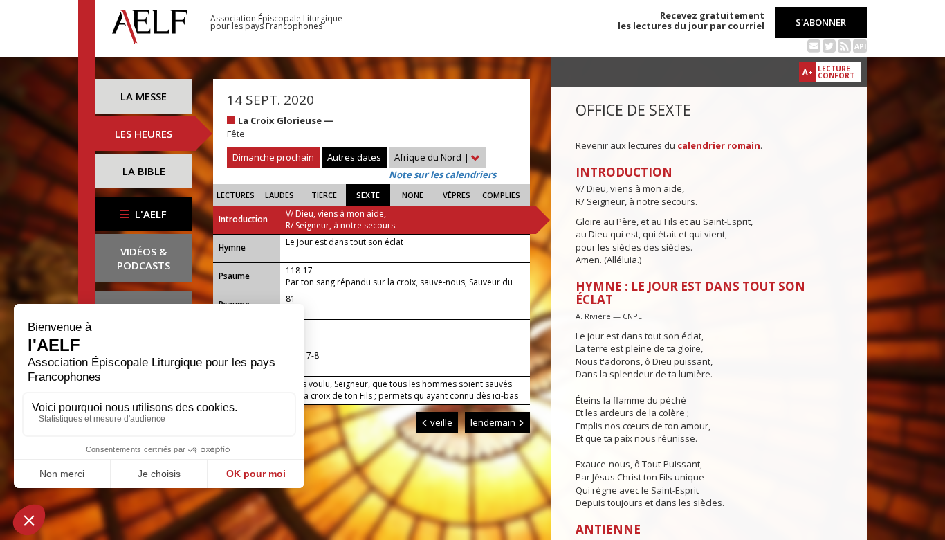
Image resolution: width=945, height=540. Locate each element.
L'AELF (149, 214)
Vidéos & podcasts (143, 258)
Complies (501, 195)
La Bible (143, 171)
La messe (143, 96)
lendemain (493, 422)
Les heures (143, 134)
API (860, 46)
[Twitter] (829, 45)
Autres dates (354, 157)
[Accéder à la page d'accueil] (149, 23)
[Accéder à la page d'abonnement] (813, 45)
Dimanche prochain (273, 157)
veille (440, 422)
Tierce (324, 195)
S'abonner (821, 22)
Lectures (236, 195)
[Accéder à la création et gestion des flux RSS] (844, 45)
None (412, 195)
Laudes (279, 195)
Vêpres (456, 195)
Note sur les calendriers (442, 174)
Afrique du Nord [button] (431, 157)
